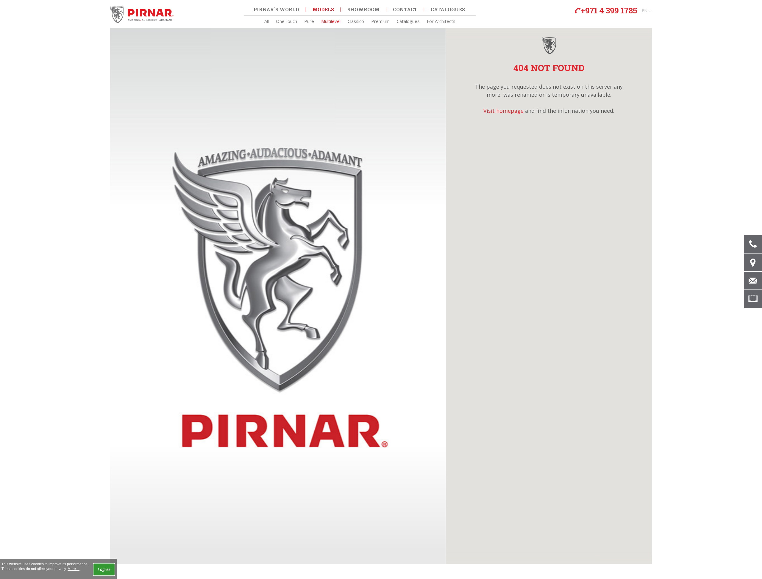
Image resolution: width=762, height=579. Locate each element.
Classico (356, 21)
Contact (405, 9)
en (644, 10)
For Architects (441, 21)
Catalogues (408, 21)
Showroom (363, 9)
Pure (309, 21)
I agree (104, 569)
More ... (73, 569)
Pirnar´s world (276, 9)
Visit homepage (503, 110)
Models (323, 9)
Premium (380, 21)
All (266, 21)
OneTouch (286, 21)
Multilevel (331, 21)
